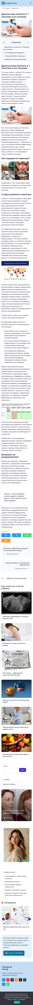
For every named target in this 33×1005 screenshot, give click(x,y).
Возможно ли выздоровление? (15, 59)
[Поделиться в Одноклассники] (6, 541)
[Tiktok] (20, 979)
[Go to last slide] (3, 919)
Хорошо (17, 1002)
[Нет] (31, 998)
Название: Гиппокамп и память (15, 890)
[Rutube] (12, 979)
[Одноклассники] (16, 979)
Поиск (5, 766)
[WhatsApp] (7, 984)
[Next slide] (28, 817)
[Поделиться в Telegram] (16, 535)
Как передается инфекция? (14, 53)
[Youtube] (7, 979)
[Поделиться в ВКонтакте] (6, 535)
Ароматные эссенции (12, 881)
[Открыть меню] (31, 3)
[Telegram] (3, 984)
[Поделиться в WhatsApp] (27, 535)
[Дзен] (24, 979)
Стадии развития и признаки (15, 56)
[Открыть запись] (16, 606)
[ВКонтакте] (3, 979)
